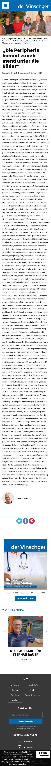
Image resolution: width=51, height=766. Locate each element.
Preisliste (15, 695)
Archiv (15, 700)
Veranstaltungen (32, 695)
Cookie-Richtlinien (23, 757)
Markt (32, 690)
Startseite (15, 685)
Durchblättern (25, 598)
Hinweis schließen (43, 754)
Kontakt (15, 690)
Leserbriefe (33, 685)
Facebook (28, 741)
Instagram (28, 747)
